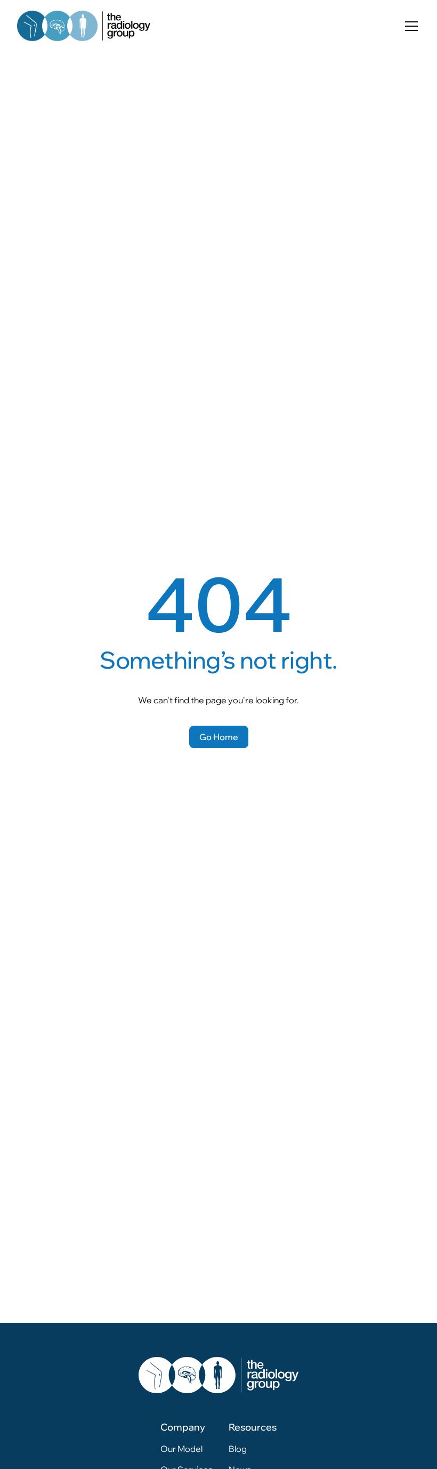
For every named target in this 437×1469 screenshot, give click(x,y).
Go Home (218, 737)
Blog (238, 1448)
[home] (83, 26)
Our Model (181, 1448)
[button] (409, 26)
